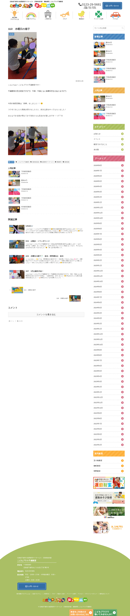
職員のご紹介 (61, 593)
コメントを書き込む (46, 314)
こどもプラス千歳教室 (23, 162)
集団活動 (67, 162)
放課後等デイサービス (47, 162)
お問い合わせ (114, 6)
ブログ (53, 593)
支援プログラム (36, 593)
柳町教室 (97, 466)
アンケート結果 (71, 593)
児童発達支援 (35, 162)
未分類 (12, 162)
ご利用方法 (46, 593)
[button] (122, 28)
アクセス (80, 593)
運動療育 (59, 162)
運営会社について (104, 593)
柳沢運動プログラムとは (23, 593)
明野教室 (97, 471)
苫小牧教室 (98, 460)
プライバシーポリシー (91, 593)
